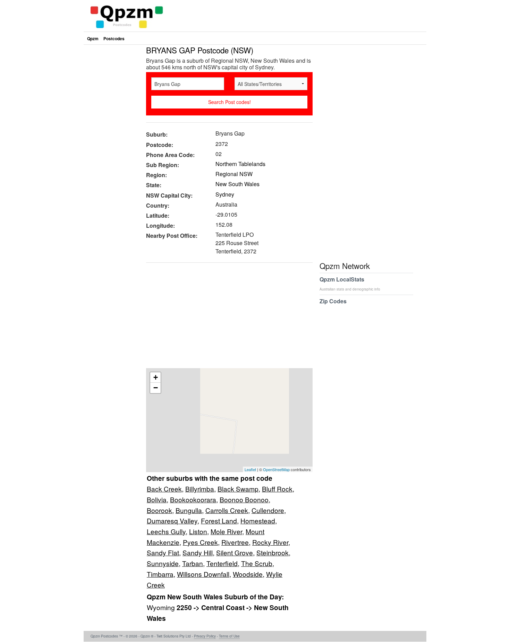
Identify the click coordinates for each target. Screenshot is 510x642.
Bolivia (157, 499)
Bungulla (189, 510)
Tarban (192, 563)
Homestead (257, 520)
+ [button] (155, 377)
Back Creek (164, 488)
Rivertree (235, 542)
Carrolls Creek (226, 510)
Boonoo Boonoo (244, 499)
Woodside (248, 574)
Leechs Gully (166, 531)
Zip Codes (333, 301)
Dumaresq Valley (172, 520)
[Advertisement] (226, 317)
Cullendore (268, 510)
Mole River (226, 531)
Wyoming (162, 607)
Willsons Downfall (203, 574)
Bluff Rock (277, 488)
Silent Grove (234, 552)
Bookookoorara (193, 499)
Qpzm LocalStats (350, 283)
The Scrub (256, 563)
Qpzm (93, 38)
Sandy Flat (163, 552)
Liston (198, 531)
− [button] (155, 387)
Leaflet (250, 469)
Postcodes (114, 38)
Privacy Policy (205, 636)
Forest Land (219, 520)
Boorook (159, 510)
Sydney (224, 194)
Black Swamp (238, 488)
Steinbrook (272, 552)
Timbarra (160, 574)
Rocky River (270, 542)
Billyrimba (199, 488)
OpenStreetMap (276, 469)
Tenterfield (222, 563)
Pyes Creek (200, 542)
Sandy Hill (197, 552)
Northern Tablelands (240, 164)
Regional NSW (234, 174)
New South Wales (237, 184)
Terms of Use (229, 636)
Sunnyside (163, 563)
